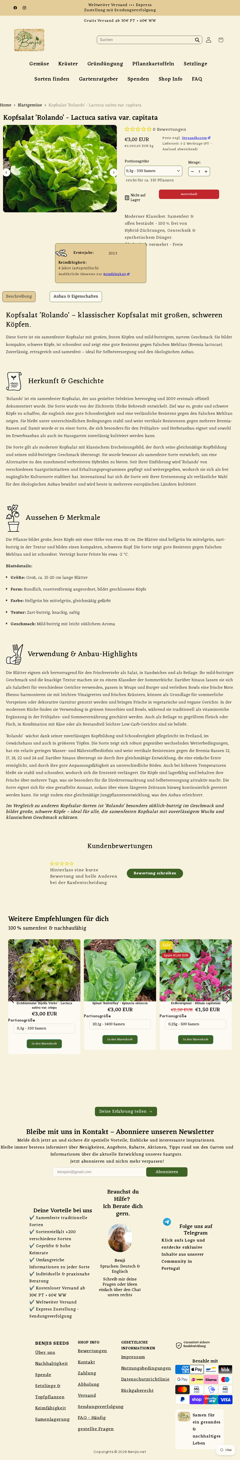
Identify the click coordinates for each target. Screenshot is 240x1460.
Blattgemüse (30, 105)
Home (5, 105)
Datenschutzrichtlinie (145, 1379)
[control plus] (206, 171)
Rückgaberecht (137, 1391)
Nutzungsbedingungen (146, 1368)
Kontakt (86, 1362)
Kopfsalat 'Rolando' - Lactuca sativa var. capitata (95, 105)
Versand (87, 1396)
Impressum (133, 1357)
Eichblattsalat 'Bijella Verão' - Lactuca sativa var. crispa (44, 1005)
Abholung (88, 1385)
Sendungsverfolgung (101, 1407)
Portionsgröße (21, 1020)
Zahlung (87, 1373)
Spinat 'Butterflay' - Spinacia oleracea (120, 1003)
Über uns (45, 1353)
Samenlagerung (52, 1419)
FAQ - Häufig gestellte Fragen (96, 1423)
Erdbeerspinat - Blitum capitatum (196, 1003)
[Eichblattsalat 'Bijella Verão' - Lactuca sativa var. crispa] (44, 970)
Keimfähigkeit (114, 274)
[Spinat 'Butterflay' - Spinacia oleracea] (120, 970)
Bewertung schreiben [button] (155, 873)
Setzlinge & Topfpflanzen (50, 1391)
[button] (221, 40)
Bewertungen (92, 1351)
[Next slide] (114, 172)
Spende (43, 1375)
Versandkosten (194, 138)
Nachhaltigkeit (51, 1364)
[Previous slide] (6, 172)
